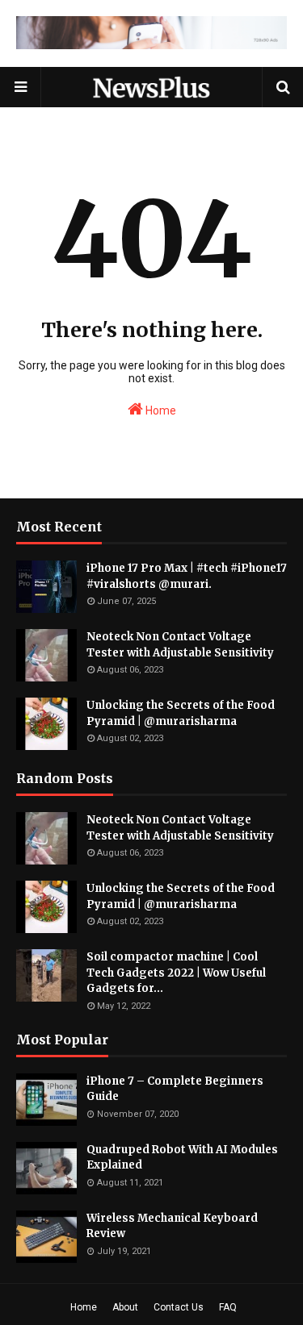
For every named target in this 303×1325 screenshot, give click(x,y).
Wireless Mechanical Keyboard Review (172, 1226)
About (125, 1307)
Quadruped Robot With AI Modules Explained (182, 1158)
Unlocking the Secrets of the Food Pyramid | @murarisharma (180, 713)
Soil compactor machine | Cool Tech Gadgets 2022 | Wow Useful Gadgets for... (176, 972)
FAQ (228, 1307)
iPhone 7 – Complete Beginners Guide (174, 1089)
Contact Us (179, 1307)
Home (159, 410)
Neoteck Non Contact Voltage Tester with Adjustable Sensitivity (180, 645)
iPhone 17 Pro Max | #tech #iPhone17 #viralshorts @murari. (186, 576)
